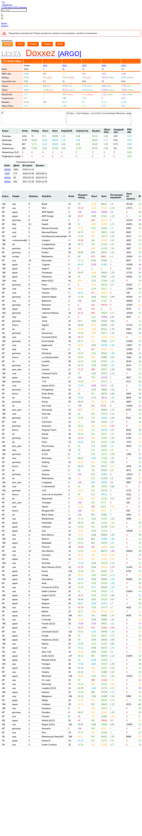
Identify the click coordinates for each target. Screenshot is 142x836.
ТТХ (3, 7)
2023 (84, 65)
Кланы (9, 7)
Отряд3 (47, 44)
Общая (7, 44)
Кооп (60, 44)
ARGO (7, 169)
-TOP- (7, 173)
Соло (20, 44)
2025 (45, 65)
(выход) (4, 26)
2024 (64, 65)
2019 (123, 65)
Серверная (22, 7)
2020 (104, 65)
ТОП (14, 7)
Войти (4, 23)
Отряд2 (33, 44)
